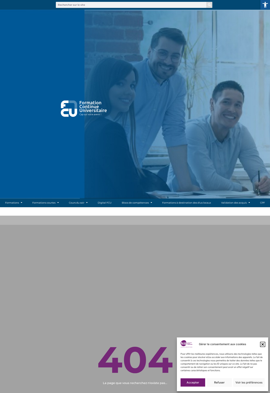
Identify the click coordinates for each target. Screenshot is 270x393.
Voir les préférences (248, 382)
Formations (12, 202)
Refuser (219, 382)
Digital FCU (104, 202)
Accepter (193, 382)
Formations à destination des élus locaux (186, 202)
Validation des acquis (234, 202)
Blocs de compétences (135, 202)
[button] (265, 5)
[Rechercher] (209, 5)
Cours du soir (76, 202)
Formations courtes (43, 202)
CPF (262, 202)
